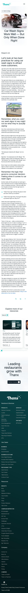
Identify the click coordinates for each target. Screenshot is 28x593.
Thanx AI (3, 430)
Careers (3, 561)
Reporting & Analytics (6, 435)
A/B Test (3, 516)
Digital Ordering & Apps (5, 416)
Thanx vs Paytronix (6, 577)
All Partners (19, 423)
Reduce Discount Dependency (8, 462)
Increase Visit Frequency (7, 459)
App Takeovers (5, 543)
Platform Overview (5, 410)
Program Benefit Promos (7, 533)
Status (3, 566)
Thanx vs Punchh (5, 574)
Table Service (4, 474)
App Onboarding (5, 538)
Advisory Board (5, 556)
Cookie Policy (11, 587)
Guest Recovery (5, 425)
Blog (2, 488)
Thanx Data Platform (6, 433)
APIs (2, 438)
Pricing (3, 569)
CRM (2, 428)
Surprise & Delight (5, 528)
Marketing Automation (4, 420)
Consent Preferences (20, 587)
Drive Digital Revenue (6, 457)
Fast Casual (4, 472)
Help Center (4, 505)
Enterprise (3, 449)
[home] (7, 4)
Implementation (20, 412)
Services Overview (20, 410)
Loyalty (3, 412)
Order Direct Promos (6, 531)
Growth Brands (5, 451)
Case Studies (4, 495)
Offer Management (6, 423)
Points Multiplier (5, 535)
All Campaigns (4, 511)
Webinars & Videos (5, 493)
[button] (24, 4)
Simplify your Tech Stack (7, 464)
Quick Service (4, 470)
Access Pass (4, 518)
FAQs (2, 500)
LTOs (2, 526)
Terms (6, 587)
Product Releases (5, 503)
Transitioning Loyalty (21, 415)
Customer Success (20, 417)
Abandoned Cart (5, 513)
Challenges (4, 521)
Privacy (3, 587)
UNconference (4, 559)
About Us (3, 554)
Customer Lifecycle (6, 523)
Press (2, 498)
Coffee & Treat (5, 477)
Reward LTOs (4, 540)
